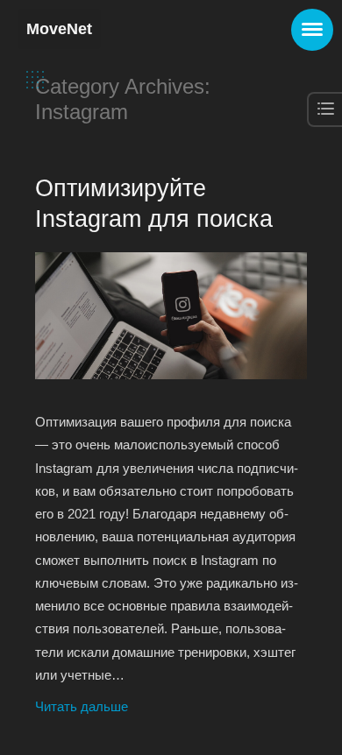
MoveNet (59, 29)
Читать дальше (81, 706)
